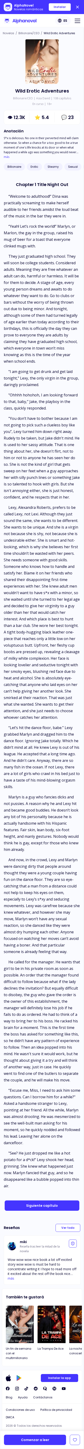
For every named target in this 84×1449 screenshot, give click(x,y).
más (6, 157)
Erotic (34, 167)
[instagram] (17, 1388)
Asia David (43, 98)
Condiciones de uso (20, 1410)
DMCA (10, 1417)
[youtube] (64, 1388)
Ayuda (23, 1397)
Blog (9, 1397)
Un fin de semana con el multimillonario (18, 1353)
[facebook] (8, 1388)
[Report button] (73, 1244)
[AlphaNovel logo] (20, 20)
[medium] (54, 1388)
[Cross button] (77, 7)
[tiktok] (26, 1388)
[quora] (45, 1388)
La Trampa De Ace (50, 1349)
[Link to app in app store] (8, 1378)
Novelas (8, 33)
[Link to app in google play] (19, 1378)
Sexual (73, 167)
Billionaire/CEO (28, 33)
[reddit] (36, 1388)
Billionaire (14, 167)
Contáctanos (42, 1397)
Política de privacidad (56, 1410)
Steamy (53, 167)
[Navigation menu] (77, 20)
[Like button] (75, 1440)
